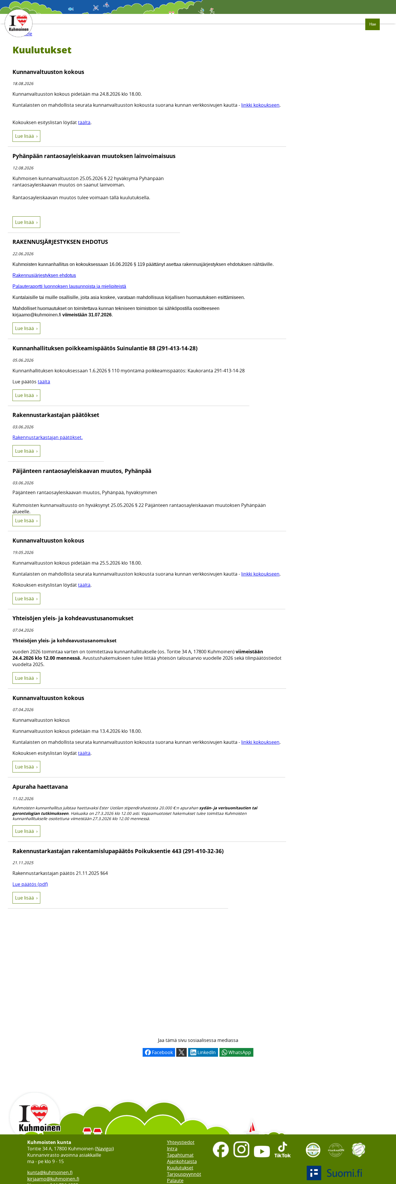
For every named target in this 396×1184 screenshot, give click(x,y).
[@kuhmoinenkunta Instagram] (241, 1158)
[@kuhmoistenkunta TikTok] (282, 1158)
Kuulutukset (180, 1168)
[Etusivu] (18, 40)
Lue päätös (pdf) (30, 884)
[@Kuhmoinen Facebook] (220, 1158)
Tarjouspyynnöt (184, 1174)
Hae (372, 24)
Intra (172, 1148)
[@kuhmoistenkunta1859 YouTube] (262, 1158)
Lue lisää (24, 136)
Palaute (175, 1180)
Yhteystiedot (181, 1142)
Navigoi (104, 1148)
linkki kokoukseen (260, 105)
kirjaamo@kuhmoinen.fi (53, 1179)
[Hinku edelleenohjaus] (313, 1159)
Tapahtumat (180, 1155)
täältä (84, 122)
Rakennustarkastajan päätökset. (47, 437)
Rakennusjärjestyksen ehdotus (44, 275)
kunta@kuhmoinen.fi (49, 1172)
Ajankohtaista (182, 1161)
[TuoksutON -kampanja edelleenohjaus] (336, 1159)
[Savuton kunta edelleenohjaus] (358, 1159)
